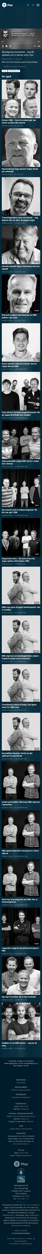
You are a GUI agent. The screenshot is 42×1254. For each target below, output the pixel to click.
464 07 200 (24, 1106)
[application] (21, 39)
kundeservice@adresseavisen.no (24, 1116)
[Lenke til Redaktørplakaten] (21, 1171)
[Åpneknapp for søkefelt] (33, 5)
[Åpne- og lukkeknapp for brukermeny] (28, 5)
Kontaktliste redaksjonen (21, 1097)
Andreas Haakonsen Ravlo (21, 1090)
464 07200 (25, 1196)
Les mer (26, 1066)
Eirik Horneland (14, 70)
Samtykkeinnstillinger (22, 1233)
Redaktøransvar (8, 1215)
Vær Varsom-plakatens (31, 1205)
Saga (4, 70)
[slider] (20, 44)
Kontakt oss (24, 1109)
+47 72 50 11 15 (23, 1199)
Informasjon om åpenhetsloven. (21, 1244)
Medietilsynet (34, 1215)
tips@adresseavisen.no (23, 1156)
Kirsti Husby (21, 1083)
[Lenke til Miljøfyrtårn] (21, 1179)
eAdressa (30, 1121)
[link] (7, 5)
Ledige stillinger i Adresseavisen (21, 1129)
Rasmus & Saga (7, 59)
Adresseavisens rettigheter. (21, 1226)
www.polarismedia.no (21, 1144)
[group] (39, 46)
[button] (6, 46)
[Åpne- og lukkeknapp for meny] (38, 5)
